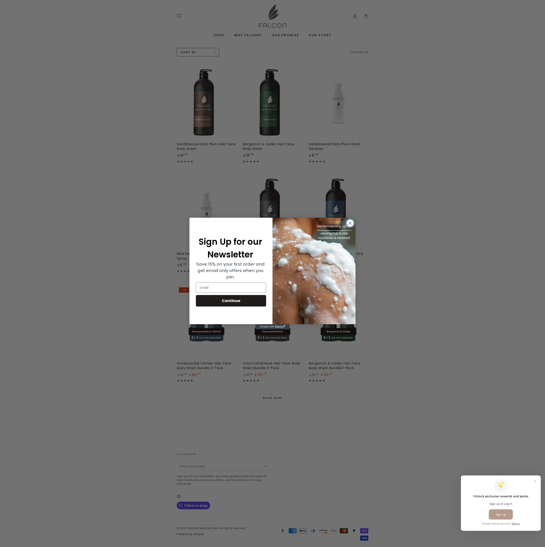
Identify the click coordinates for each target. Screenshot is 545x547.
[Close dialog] (350, 223)
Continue (231, 300)
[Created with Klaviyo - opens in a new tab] (272, 326)
